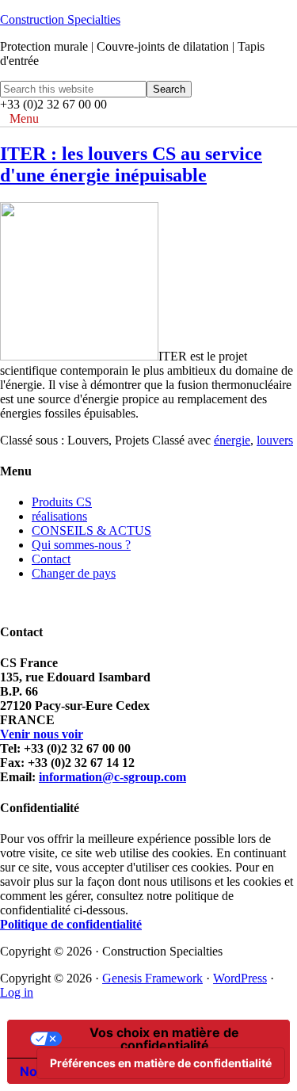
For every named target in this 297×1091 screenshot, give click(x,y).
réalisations (59, 516)
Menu (24, 118)
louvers (275, 440)
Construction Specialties (60, 19)
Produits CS (62, 502)
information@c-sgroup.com (112, 777)
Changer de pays (74, 573)
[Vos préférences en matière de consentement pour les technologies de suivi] (160, 1063)
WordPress (240, 978)
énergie (232, 440)
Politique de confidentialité (71, 924)
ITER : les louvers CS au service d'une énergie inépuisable (131, 164)
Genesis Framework (152, 978)
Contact (51, 559)
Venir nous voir (41, 734)
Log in (16, 992)
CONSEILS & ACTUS (91, 530)
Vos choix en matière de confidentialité (164, 1038)
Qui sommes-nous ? (81, 544)
